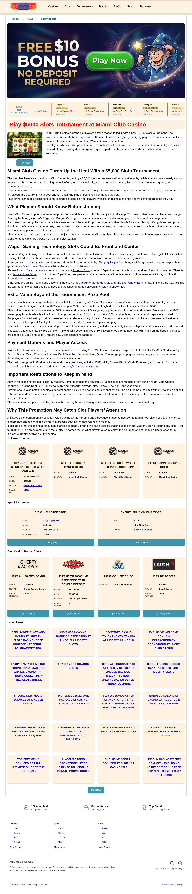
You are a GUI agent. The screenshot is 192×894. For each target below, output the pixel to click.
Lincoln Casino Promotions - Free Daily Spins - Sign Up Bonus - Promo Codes (73, 765)
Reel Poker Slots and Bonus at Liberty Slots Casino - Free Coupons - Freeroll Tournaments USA (28, 640)
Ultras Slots (172, 111)
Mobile (61, 833)
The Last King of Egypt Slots (133, 282)
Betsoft (17, 842)
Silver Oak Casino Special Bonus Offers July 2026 (163, 731)
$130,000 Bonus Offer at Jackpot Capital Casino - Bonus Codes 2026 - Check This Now (118, 701)
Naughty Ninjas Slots (112, 262)
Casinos (53, 6)
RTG (104, 837)
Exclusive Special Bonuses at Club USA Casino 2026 (118, 763)
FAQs (117, 6)
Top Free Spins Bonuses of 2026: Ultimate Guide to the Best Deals (28, 765)
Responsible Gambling (172, 884)
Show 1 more (60, 847)
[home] (23, 11)
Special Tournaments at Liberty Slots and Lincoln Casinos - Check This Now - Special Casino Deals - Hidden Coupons (119, 674)
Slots (68, 6)
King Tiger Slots (51, 521)
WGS (16, 828)
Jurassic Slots (81, 270)
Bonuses (145, 6)
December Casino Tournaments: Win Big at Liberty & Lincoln (118, 636)
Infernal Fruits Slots (87, 111)
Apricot (105, 833)
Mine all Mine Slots (24, 274)
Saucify (17, 833)
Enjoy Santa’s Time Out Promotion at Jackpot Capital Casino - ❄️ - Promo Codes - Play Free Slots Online (28, 672)
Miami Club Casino (114, 145)
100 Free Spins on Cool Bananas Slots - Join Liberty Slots (164, 668)
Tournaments (85, 6)
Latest (61, 828)
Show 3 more (16, 847)
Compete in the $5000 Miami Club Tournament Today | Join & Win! (73, 733)
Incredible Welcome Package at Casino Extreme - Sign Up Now (73, 699)
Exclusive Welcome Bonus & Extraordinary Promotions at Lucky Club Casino (164, 640)
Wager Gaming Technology (106, 141)
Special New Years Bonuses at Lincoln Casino (28, 699)
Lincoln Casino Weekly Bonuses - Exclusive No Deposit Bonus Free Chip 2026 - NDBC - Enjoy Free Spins (163, 767)
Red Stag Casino (51, 530)
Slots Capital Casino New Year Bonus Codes (118, 729)
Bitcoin (103, 6)
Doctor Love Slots (33, 266)
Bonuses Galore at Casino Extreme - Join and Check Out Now (164, 699)
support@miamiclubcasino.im (80, 366)
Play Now (25, 163)
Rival (16, 837)
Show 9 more (104, 847)
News (130, 6)
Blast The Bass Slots (117, 111)
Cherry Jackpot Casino (35, 589)
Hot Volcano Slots (59, 111)
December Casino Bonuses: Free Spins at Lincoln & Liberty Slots (73, 638)
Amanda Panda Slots (97, 282)
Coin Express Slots (146, 111)
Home (15, 18)
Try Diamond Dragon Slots (73, 666)
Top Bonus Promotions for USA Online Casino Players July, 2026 (28, 731)
